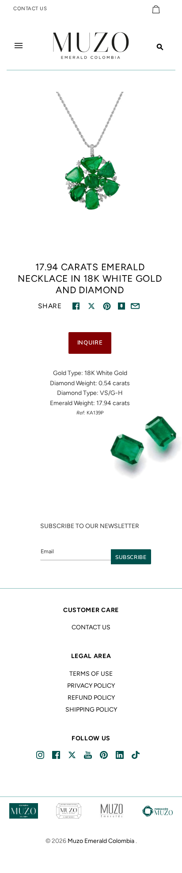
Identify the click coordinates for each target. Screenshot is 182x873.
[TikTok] (136, 755)
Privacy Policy (91, 685)
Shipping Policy (91, 709)
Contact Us (91, 627)
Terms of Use (91, 674)
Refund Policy (91, 697)
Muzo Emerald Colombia (101, 841)
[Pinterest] (104, 755)
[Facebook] (56, 755)
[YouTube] (88, 755)
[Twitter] (72, 755)
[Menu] (18, 46)
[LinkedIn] (120, 755)
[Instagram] (41, 755)
